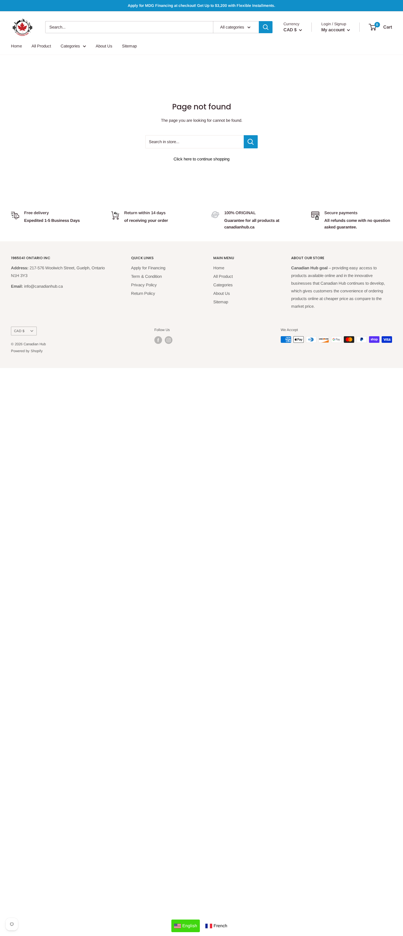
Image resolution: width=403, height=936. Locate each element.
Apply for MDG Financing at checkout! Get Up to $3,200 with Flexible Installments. (201, 5)
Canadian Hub (35, 344)
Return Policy (143, 293)
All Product (41, 46)
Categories (70, 46)
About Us (104, 46)
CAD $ (19, 331)
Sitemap (129, 46)
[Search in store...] (251, 141)
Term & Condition (146, 276)
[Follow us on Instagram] (168, 340)
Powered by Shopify (27, 351)
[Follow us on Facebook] (158, 340)
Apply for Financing (148, 267)
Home (16, 46)
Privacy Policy (144, 284)
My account (333, 29)
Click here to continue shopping (201, 159)
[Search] (266, 27)
